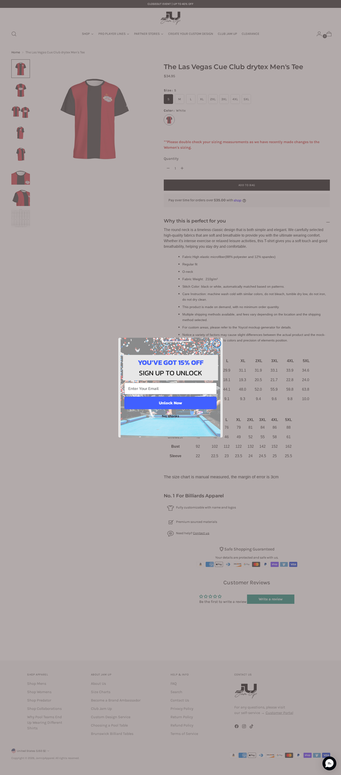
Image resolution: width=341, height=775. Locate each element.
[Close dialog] (217, 344)
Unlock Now (170, 403)
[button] (329, 763)
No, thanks (170, 416)
